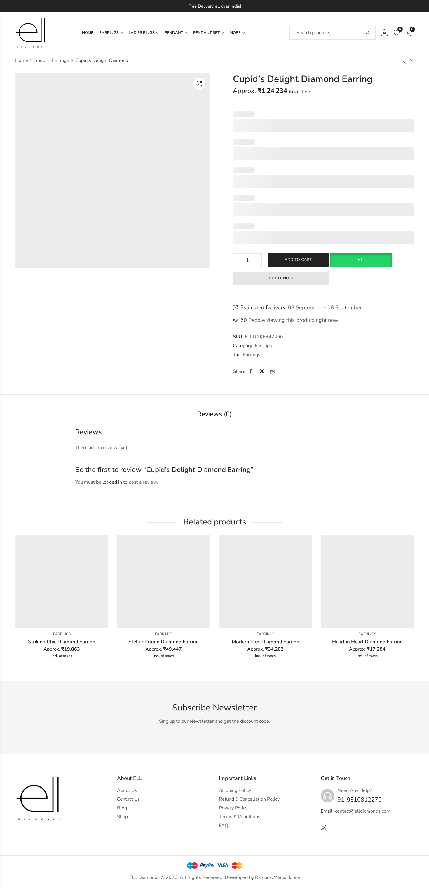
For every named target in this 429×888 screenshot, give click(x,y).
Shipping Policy (235, 790)
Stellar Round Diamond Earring (163, 641)
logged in (112, 482)
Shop (39, 60)
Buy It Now (281, 278)
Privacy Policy (233, 808)
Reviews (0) (214, 414)
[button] (361, 260)
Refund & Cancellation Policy (249, 799)
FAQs (225, 825)
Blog (122, 808)
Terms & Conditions (239, 817)
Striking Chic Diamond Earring (61, 641)
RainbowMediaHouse (277, 877)
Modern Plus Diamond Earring (265, 641)
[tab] (214, 414)
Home (21, 60)
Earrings (60, 60)
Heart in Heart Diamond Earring (367, 641)
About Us (127, 790)
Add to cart (298, 260)
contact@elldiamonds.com (362, 811)
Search (367, 32)
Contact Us (128, 799)
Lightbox (199, 84)
